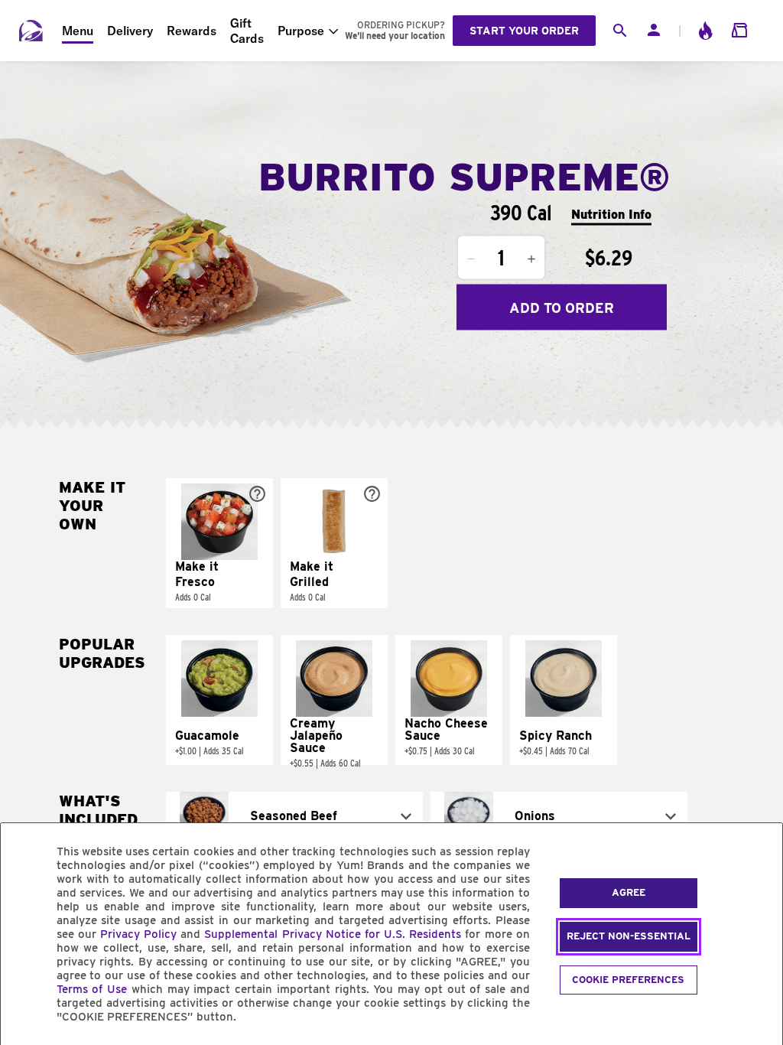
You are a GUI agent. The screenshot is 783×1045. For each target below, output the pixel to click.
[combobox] (294, 816)
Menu (77, 30)
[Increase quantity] (531, 259)
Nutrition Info (611, 214)
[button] (219, 543)
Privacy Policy (138, 934)
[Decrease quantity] (471, 259)
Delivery (130, 30)
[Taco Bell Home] (31, 30)
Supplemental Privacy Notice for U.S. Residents (332, 934)
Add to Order (561, 307)
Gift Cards (247, 30)
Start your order (524, 30)
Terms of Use (92, 989)
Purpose (301, 30)
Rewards (191, 30)
